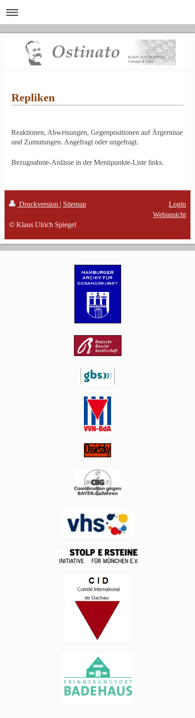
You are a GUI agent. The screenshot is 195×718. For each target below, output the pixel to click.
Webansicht (169, 214)
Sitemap (74, 204)
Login (177, 204)
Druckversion (38, 204)
